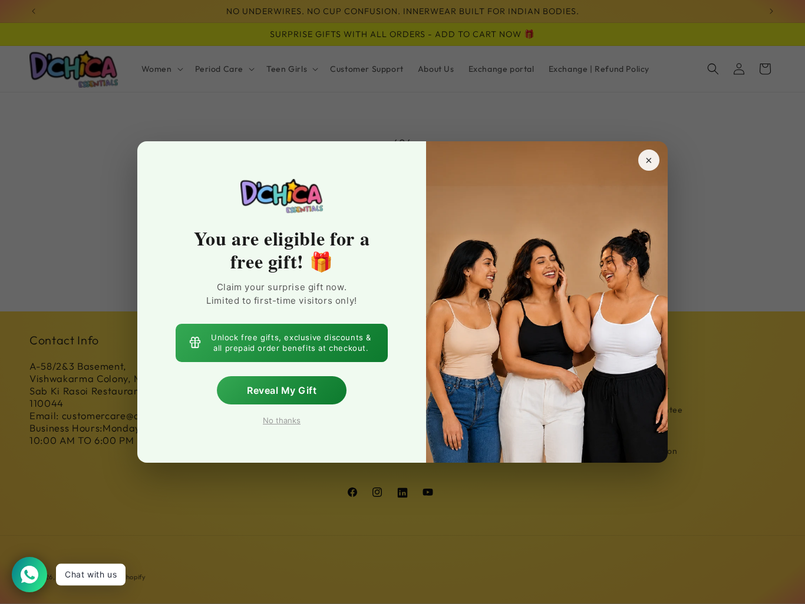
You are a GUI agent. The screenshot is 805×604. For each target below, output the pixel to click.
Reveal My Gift (281, 390)
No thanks (282, 419)
